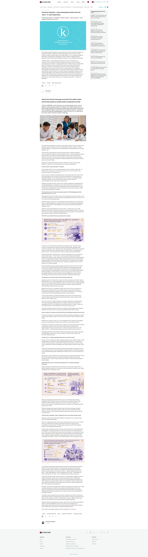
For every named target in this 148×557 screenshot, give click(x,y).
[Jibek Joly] (101, 7)
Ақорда (44, 7)
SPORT (83, 2)
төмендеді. (73, 509)
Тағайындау (49, 7)
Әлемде (41, 548)
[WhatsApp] (46, 86)
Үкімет (43, 82)
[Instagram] (42, 86)
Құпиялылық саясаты (70, 541)
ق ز (102, 1)
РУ (96, 1)
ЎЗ (104, 1)
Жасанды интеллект (67, 513)
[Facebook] (52, 86)
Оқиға (41, 539)
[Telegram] (49, 86)
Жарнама (94, 543)
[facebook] (96, 532)
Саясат (41, 541)
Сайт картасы (95, 539)
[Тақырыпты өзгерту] (89, 2)
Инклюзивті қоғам (51, 513)
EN (98, 1)
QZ (94, 1)
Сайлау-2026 (86, 7)
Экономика (42, 546)
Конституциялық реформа (77, 7)
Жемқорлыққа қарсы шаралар (72, 546)
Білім (59, 513)
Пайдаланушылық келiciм (71, 539)
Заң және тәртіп (56, 7)
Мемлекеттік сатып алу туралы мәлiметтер (75, 548)
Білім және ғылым (56, 82)
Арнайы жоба (68, 7)
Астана (48, 82)
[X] (56, 86)
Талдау (41, 543)
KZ (92, 1)
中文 (100, 1)
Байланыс (94, 541)
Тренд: (41, 7)
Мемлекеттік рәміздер (71, 543)
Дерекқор (63, 7)
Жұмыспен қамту (78, 513)
